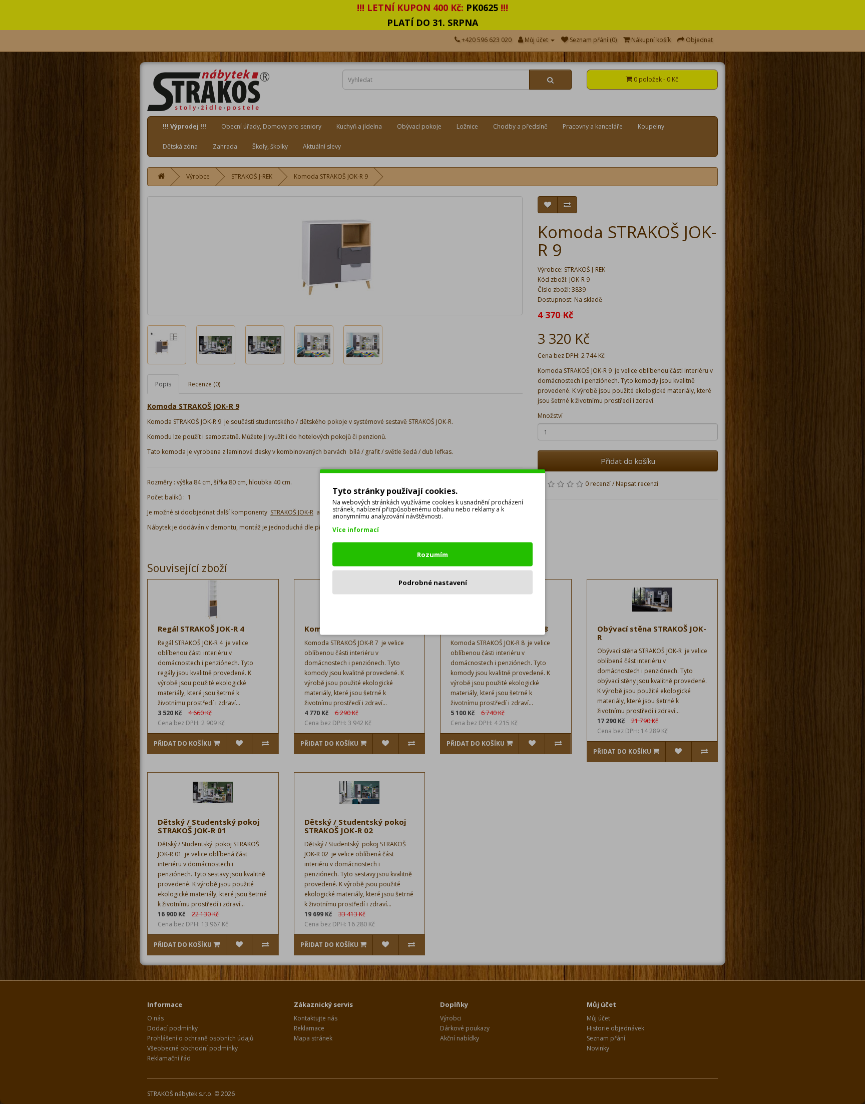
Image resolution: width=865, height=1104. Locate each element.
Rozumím (432, 554)
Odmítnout (432, 610)
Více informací (355, 529)
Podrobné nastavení (432, 582)
